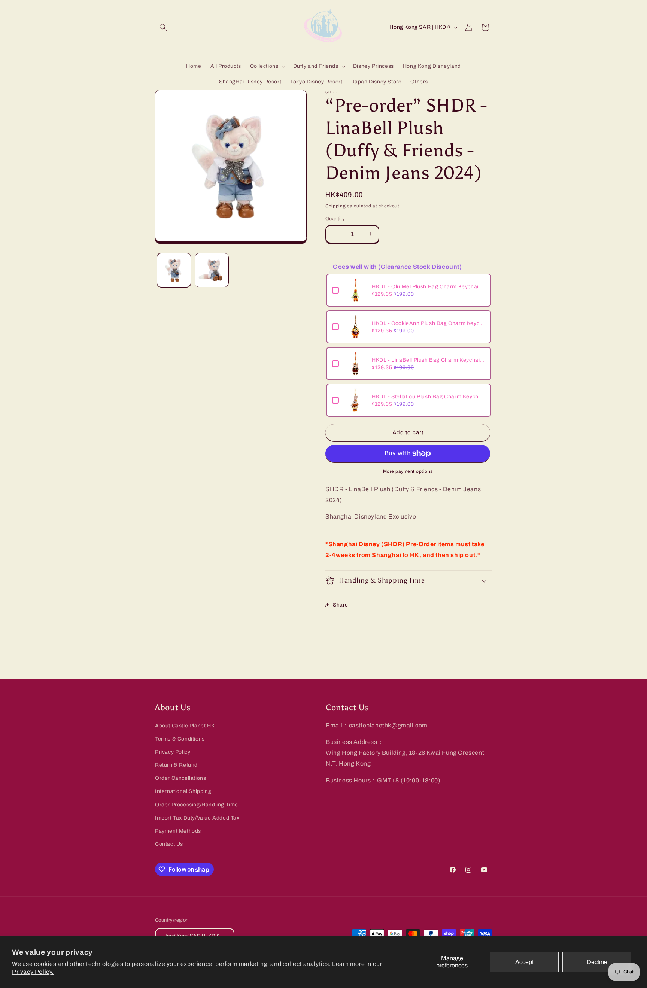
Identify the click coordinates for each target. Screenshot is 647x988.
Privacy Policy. (33, 972)
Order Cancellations (180, 778)
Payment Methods (178, 831)
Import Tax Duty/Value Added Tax (197, 818)
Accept (524, 962)
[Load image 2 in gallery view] (212, 270)
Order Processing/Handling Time (196, 805)
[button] (163, 27)
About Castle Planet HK (185, 726)
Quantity (335, 218)
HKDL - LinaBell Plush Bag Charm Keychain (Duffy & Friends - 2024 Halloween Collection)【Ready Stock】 (428, 360)
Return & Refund (176, 765)
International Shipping (183, 791)
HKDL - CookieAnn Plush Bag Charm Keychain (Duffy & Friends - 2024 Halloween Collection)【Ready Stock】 (428, 323)
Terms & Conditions (180, 739)
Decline (597, 962)
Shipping (335, 206)
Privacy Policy (172, 752)
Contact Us (169, 844)
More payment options (408, 471)
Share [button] (340, 605)
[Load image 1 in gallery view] (174, 270)
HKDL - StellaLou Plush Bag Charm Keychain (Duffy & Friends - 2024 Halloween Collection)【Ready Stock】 (428, 396)
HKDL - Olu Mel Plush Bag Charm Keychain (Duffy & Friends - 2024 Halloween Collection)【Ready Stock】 (428, 286)
